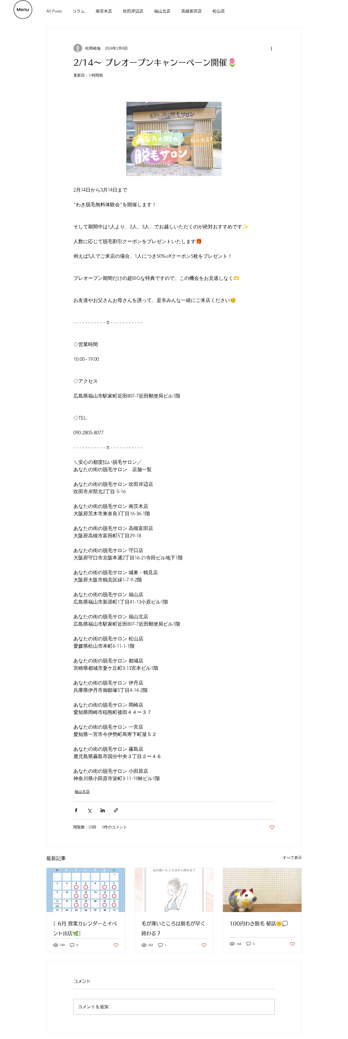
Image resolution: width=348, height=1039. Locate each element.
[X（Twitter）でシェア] (89, 810)
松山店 (219, 11)
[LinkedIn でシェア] (102, 810)
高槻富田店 (191, 11)
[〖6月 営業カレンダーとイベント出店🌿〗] (85, 890)
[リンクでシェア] (116, 810)
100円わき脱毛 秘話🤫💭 (258, 923)
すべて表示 (292, 857)
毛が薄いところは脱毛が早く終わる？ (173, 928)
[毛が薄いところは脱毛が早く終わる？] (174, 890)
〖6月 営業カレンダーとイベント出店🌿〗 (85, 928)
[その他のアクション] (271, 48)
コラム (79, 11)
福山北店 (162, 11)
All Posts (54, 11)
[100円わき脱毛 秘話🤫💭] (262, 890)
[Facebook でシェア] (76, 810)
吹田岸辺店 (133, 11)
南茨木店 (104, 11)
